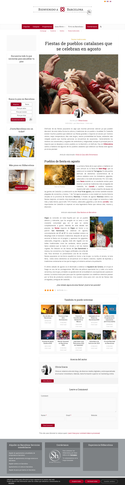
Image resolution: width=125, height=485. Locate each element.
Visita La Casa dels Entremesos (63, 318)
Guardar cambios (109, 481)
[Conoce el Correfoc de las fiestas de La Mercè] (78, 309)
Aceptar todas (76, 481)
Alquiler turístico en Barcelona (18, 464)
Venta (27, 104)
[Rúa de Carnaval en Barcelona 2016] (63, 335)
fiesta (82, 181)
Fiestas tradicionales (78, 39)
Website (94, 415)
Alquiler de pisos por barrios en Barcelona (22, 470)
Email (68, 415)
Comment (44, 396)
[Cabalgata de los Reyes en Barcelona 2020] (94, 309)
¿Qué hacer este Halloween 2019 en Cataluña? (78, 343)
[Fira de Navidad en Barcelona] (109, 335)
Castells (91, 186)
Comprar (36, 27)
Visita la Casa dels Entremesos (86, 155)
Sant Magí (102, 168)
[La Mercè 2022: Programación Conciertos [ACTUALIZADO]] (109, 309)
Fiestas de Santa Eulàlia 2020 (47, 342)
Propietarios (47, 27)
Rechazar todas (92, 481)
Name (44, 415)
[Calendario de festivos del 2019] (94, 335)
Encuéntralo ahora (18, 120)
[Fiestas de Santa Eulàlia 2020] (47, 335)
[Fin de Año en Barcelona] (47, 309)
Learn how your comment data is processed (84, 433)
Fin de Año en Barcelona (48, 317)
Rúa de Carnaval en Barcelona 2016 (63, 343)
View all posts (47, 381)
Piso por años (21, 108)
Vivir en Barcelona (75, 27)
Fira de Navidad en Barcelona (109, 342)
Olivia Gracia (82, 120)
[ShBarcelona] (62, 9)
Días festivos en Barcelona (86, 212)
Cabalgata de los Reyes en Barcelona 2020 (94, 318)
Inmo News (59, 27)
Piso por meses (21, 112)
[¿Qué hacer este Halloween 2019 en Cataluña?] (78, 335)
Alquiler (16, 104)
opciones (11, 483)
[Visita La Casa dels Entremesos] (63, 309)
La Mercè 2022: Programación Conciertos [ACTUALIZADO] (109, 319)
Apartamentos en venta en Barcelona (21, 467)
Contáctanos (92, 27)
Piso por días (21, 115)
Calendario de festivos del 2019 (94, 342)
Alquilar (26, 27)
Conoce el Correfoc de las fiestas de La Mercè (79, 319)
